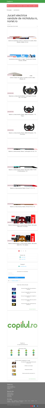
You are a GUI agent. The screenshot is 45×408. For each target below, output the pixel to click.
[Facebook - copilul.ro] (37, 406)
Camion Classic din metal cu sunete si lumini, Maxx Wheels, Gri (22, 78)
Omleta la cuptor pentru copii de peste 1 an (28, 373)
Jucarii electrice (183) (23, 266)
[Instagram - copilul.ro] (36, 406)
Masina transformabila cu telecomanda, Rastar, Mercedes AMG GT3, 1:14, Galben (22, 244)
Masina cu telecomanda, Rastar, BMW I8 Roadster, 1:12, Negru (22, 115)
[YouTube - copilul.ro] (32, 406)
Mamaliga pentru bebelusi (28, 369)
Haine (14, 8)
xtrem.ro (21, 401)
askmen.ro (17, 401)
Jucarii (9, 8)
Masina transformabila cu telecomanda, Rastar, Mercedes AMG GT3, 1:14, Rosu (22, 225)
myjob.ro (26, 400)
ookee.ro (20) (23, 259)
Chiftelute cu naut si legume (29, 365)
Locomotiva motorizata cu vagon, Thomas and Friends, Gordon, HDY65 (22, 60)
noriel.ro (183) (23, 257)
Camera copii (25, 5)
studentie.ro (9, 401)
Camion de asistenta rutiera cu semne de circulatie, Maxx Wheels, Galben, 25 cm (22, 41)
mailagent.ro (16, 400)
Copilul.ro (10, 1)
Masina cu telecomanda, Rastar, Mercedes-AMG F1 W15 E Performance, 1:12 (22, 170)
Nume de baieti (9, 396)
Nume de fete (9, 395)
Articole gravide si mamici (11, 5)
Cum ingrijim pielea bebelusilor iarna (22, 344)
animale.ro (32, 400)
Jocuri (30, 5)
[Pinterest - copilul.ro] (31, 406)
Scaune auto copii (19, 5)
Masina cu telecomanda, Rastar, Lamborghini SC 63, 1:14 (22, 151)
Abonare (16, 277)
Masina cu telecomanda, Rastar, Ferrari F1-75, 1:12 (22, 188)
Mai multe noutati (32, 309)
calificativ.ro (13, 401)
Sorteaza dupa (9, 24)
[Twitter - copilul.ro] (34, 406)
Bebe (35, 5)
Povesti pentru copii (10, 394)
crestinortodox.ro (21, 400)
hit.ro (36, 400)
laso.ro (29, 400)
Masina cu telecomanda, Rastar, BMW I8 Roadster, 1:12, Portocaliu (22, 133)
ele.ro (12, 400)
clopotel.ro (8, 400)
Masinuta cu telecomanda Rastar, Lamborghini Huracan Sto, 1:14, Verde (22, 96)
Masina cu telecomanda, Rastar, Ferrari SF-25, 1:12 (22, 206)
